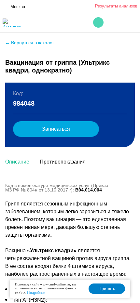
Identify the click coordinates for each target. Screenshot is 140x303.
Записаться (56, 129)
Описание (17, 162)
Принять (106, 288)
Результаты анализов (116, 6)
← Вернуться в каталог (29, 42)
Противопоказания (63, 162)
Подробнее (36, 292)
